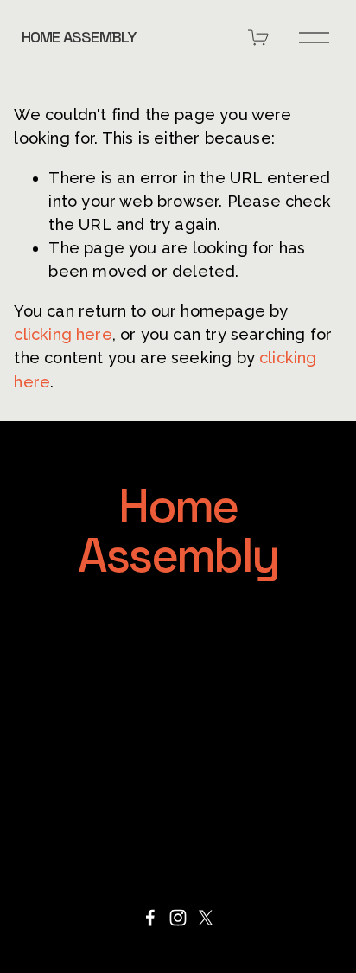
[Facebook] (150, 917)
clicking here (62, 334)
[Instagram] (178, 917)
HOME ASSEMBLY (79, 37)
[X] (205, 917)
